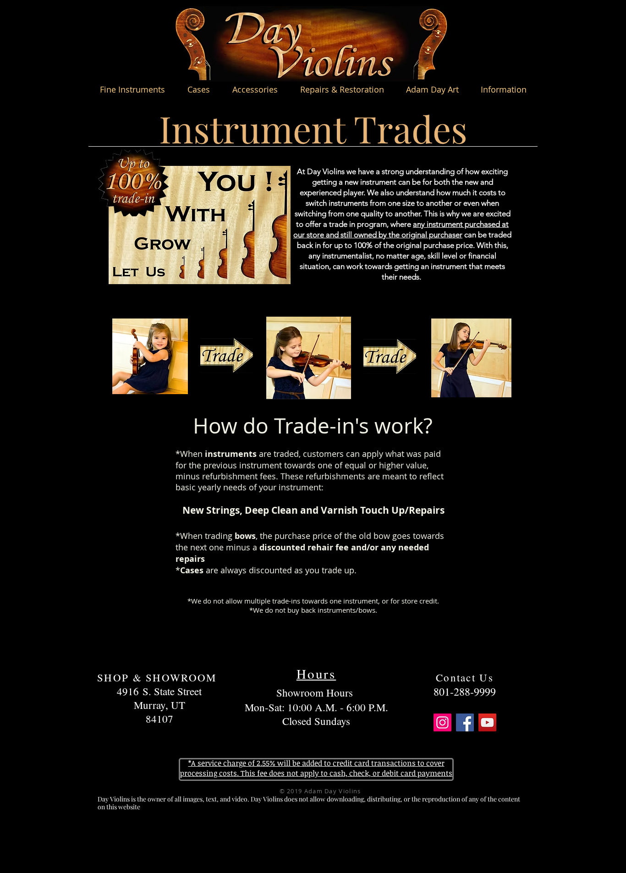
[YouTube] (487, 722)
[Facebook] (465, 722)
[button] (132, 89)
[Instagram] (442, 722)
